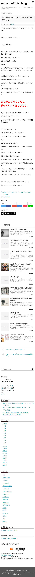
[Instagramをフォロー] (8, 213)
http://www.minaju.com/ (7, 555)
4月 (5, 435)
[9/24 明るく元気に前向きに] (5, 327)
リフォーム (6, 494)
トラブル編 (6, 488)
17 (2, 389)
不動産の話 (6, 497)
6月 (5, 430)
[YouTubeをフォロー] (11, 213)
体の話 (4, 508)
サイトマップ (26, 570)
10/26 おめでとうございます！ (20, 240)
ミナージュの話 (7, 491)
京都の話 (5, 499)
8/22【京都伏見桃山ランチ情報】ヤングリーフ (16, 407)
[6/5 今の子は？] (5, 280)
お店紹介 (5, 480)
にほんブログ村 (5, 196)
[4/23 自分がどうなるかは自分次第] (5, 291)
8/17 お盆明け (7, 410)
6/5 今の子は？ (15, 277)
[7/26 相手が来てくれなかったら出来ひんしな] (19, 206)
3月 (5, 438)
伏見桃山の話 (6, 505)
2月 (5, 440)
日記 (4, 519)
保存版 (4, 510)
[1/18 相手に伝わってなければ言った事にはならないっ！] (5, 267)
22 (11, 389)
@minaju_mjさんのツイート (9, 530)
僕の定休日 (6, 513)
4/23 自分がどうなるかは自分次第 (21, 288)
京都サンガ (6, 502)
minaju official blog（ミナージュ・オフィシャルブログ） (19, 573)
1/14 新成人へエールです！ (19, 229)
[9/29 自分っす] (5, 316)
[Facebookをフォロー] (5, 213)
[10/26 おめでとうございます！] (5, 243)
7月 (5, 428)
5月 (5, 433)
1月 (5, 442)
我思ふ (13, 24)
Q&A (4, 475)
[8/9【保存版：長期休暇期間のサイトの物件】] (5, 302)
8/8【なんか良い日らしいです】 (12, 414)
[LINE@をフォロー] (14, 213)
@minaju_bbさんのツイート (9, 538)
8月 (5, 426)
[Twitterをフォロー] (2, 213)
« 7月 (3, 394)
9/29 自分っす (14, 313)
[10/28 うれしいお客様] (5, 338)
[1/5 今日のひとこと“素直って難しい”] (5, 254)
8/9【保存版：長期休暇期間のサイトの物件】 (16, 412)
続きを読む (31, 236)
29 (11, 390)
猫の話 (4, 521)
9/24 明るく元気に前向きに (19, 324)
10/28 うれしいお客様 (17, 334)
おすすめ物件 (6, 477)
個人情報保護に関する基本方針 (13, 570)
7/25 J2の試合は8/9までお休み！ (15, 349)
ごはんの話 (6, 483)
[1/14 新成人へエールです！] (5, 233)
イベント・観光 (7, 486)
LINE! (30, 203)
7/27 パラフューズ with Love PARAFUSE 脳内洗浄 (19, 355)
